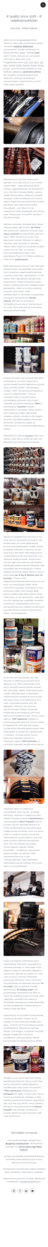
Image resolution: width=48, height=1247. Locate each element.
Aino (31, 62)
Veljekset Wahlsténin (23, 46)
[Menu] (43, 5)
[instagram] (13, 1191)
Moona (41, 65)
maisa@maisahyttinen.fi (30, 1182)
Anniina (12, 65)
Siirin (37, 53)
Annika (34, 65)
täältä (22, 53)
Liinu (8, 69)
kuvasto (29, 436)
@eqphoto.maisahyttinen (17, 1144)
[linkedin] (26, 1191)
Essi (26, 62)
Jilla (41, 62)
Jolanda (26, 65)
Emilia (19, 65)
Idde (6, 65)
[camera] (32, 1191)
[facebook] (20, 1191)
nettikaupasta (21, 259)
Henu (36, 62)
